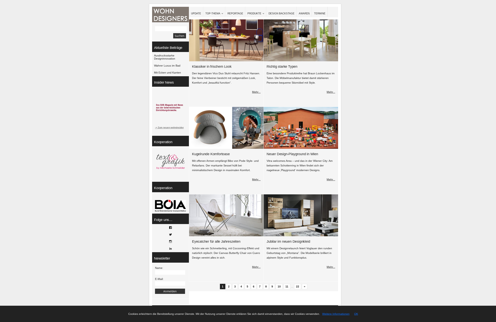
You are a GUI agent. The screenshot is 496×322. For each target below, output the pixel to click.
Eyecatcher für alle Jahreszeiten (216, 241)
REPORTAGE (235, 13)
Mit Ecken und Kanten (167, 72)
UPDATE (196, 13)
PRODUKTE (253, 13)
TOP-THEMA (211, 13)
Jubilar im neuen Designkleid (288, 241)
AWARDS (304, 13)
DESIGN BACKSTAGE (281, 13)
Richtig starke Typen (282, 66)
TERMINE (320, 13)
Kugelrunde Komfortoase (211, 154)
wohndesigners (170, 14)
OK (356, 313)
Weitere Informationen (336, 313)
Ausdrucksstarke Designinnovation (164, 57)
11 (286, 286)
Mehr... (256, 91)
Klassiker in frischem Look (212, 66)
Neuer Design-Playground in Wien (292, 154)
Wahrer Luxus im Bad (167, 65)
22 (297, 286)
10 (279, 286)
